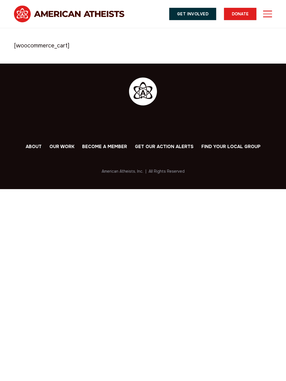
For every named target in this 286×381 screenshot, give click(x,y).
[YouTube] (166, 124)
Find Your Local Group (231, 146)
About (34, 146)
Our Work (61, 146)
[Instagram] (151, 124)
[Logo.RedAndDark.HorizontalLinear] (69, 14)
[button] (268, 13)
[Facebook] (135, 124)
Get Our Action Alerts (164, 146)
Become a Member (104, 146)
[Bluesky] (120, 124)
